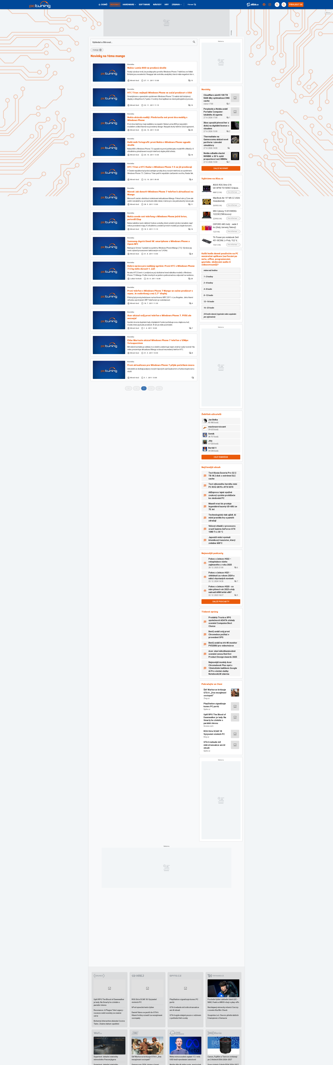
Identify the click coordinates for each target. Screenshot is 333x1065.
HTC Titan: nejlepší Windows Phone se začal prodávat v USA (159, 92)
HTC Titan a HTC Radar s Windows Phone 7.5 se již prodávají (159, 167)
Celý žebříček (221, 457)
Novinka (130, 64)
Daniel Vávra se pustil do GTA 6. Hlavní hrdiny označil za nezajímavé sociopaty (147, 1015)
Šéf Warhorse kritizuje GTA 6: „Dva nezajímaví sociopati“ (215, 692)
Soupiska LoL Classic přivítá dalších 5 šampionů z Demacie (223, 1016)
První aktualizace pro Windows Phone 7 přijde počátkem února (160, 365)
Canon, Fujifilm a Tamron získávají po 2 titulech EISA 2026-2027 (222, 1058)
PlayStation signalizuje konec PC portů (215, 705)
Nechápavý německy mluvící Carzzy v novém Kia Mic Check (223, 1008)
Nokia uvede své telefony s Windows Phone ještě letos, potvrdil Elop (157, 218)
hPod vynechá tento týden (143, 1007)
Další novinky (221, 168)
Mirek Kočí (134, 80)
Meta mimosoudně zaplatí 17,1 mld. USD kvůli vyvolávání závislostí (185, 1058)
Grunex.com (208, 726)
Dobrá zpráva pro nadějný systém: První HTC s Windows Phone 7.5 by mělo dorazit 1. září (161, 267)
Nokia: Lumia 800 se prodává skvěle (146, 68)
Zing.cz (207, 698)
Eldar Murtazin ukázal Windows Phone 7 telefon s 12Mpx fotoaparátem (157, 342)
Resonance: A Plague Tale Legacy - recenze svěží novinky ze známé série (109, 1013)
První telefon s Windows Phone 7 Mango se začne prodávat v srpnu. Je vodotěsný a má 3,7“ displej (160, 292)
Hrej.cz (206, 737)
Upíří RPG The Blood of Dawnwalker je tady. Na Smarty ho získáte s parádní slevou (215, 718)
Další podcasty (221, 602)
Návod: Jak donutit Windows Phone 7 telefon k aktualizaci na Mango (160, 193)
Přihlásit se (295, 5)
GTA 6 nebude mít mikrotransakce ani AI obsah (214, 745)
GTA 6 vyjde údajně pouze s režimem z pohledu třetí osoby (185, 1016)
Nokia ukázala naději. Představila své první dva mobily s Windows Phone (157, 119)
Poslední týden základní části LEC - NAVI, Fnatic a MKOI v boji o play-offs (223, 1000)
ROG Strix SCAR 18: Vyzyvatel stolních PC (214, 732)
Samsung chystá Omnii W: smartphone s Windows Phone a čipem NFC (158, 243)
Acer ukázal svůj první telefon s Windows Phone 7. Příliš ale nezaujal (159, 317)
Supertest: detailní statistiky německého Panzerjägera (106, 1058)
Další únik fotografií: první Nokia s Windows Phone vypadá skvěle (158, 143)
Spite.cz (207, 709)
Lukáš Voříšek (136, 279)
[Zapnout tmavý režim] (283, 4)
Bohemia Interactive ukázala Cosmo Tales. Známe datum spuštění (109, 1022)
